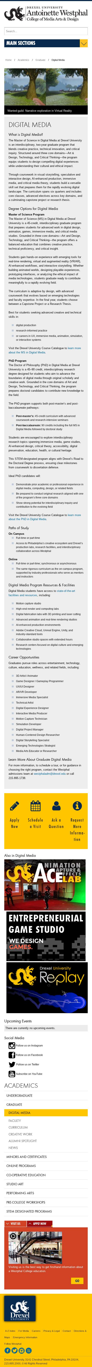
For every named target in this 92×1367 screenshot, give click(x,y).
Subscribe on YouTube (28, 1073)
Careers (36, 1331)
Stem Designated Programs (29, 1211)
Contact (67, 1331)
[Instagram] (21, 1353)
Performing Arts (20, 1193)
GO (77, 1281)
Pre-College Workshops (25, 1202)
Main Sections (20, 43)
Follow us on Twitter (27, 1064)
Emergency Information (25, 1337)
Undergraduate (19, 1095)
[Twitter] (14, 1353)
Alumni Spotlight (23, 1141)
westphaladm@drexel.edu (50, 773)
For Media (23, 1331)
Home (8, 60)
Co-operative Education (26, 1175)
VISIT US (15, 1224)
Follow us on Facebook (29, 1055)
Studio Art (15, 1184)
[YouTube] (28, 1353)
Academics (23, 60)
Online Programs (21, 1166)
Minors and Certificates (26, 1157)
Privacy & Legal (51, 1331)
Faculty (15, 1120)
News (13, 1148)
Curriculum (18, 1127)
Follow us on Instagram (29, 1045)
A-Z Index (10, 1331)
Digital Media (19, 1112)
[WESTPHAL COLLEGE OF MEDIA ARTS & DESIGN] (46, 25)
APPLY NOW (39, 1224)
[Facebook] (7, 1353)
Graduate (40, 60)
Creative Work (20, 1134)
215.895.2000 (12, 1363)
